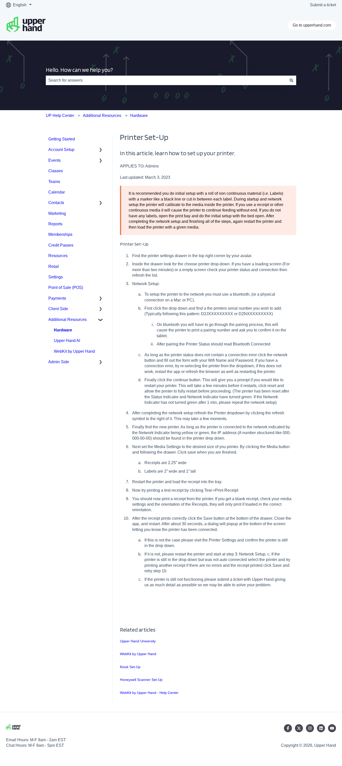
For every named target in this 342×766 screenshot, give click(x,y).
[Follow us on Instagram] (310, 728)
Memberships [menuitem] (60, 234)
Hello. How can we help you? (79, 69)
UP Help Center (60, 115)
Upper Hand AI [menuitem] (67, 340)
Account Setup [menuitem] (61, 149)
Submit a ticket (323, 5)
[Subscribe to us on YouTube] (332, 728)
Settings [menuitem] (55, 277)
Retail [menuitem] (53, 266)
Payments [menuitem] (57, 298)
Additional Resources (102, 115)
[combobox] (166, 80)
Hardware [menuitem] (63, 330)
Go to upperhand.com (312, 25)
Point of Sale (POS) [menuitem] (65, 287)
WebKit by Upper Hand (138, 654)
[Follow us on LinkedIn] (321, 728)
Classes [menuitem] (55, 171)
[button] (101, 150)
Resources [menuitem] (58, 256)
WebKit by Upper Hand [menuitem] (74, 351)
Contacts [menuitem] (56, 203)
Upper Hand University (138, 641)
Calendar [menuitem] (56, 192)
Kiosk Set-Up (130, 667)
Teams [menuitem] (54, 181)
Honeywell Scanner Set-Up (141, 680)
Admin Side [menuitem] (58, 362)
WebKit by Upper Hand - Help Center (149, 693)
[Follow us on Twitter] (299, 728)
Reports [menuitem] (55, 224)
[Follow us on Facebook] (288, 728)
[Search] (291, 80)
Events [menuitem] (54, 160)
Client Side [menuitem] (58, 309)
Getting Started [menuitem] (61, 139)
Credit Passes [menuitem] (60, 245)
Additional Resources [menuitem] (67, 319)
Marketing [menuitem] (57, 213)
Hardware (139, 115)
